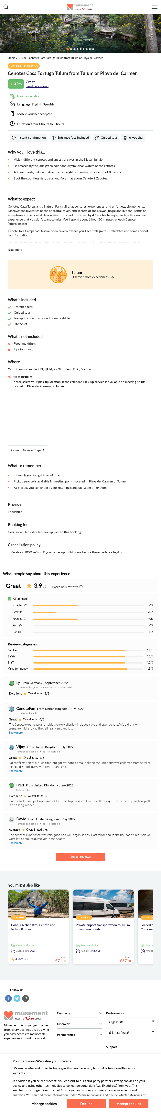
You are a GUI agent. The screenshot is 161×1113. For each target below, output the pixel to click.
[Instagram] (25, 998)
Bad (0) (17, 632)
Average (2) (19, 619)
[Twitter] (16, 998)
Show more (16, 732)
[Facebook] (8, 998)
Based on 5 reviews (37, 86)
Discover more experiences (90, 277)
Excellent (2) (20, 605)
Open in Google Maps (26, 450)
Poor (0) (17, 625)
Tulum (22, 58)
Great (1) (18, 612)
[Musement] (80, 7)
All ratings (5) (20, 599)
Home (11, 58)
